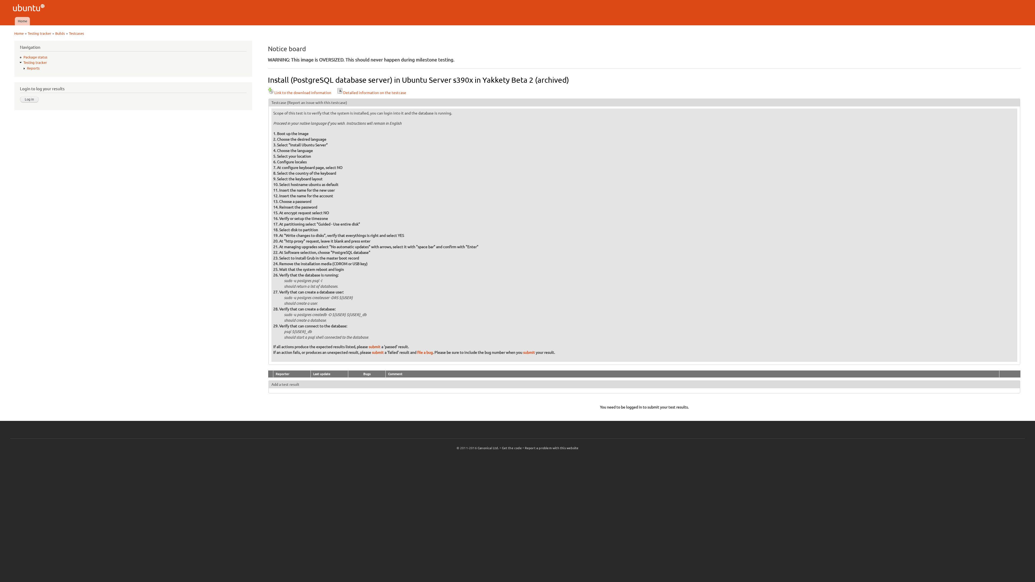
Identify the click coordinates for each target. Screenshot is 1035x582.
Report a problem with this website (552, 448)
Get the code (512, 448)
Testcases (76, 33)
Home (22, 21)
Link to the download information (302, 93)
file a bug (425, 352)
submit (375, 347)
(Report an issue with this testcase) (317, 103)
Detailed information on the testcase (374, 93)
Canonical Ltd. (488, 448)
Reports (33, 68)
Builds (60, 33)
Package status (35, 57)
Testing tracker (39, 33)
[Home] (29, 8)
